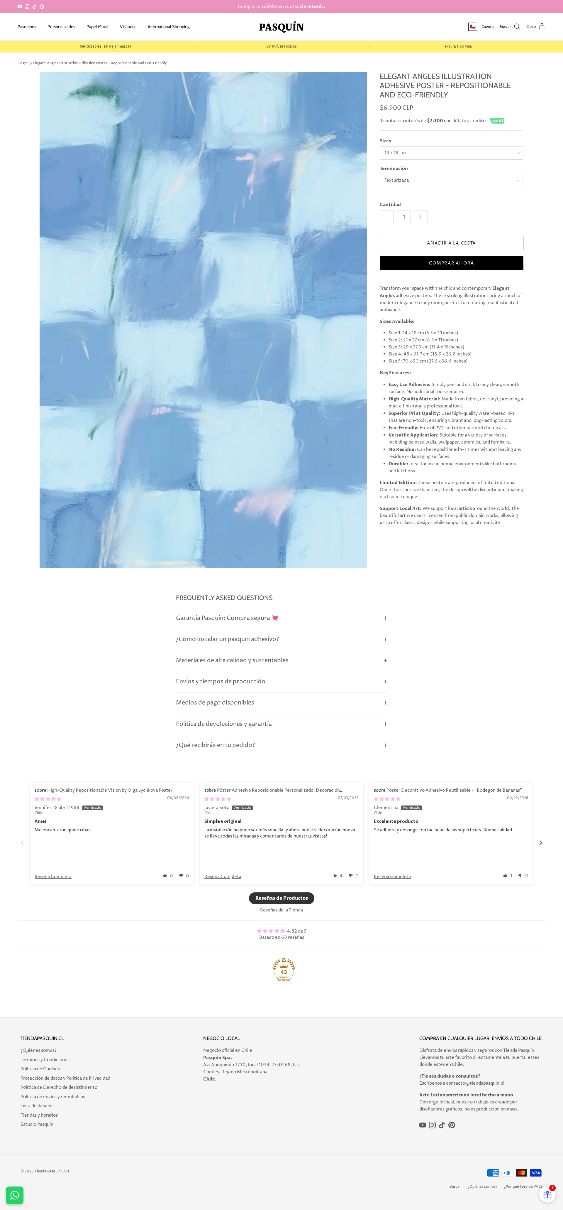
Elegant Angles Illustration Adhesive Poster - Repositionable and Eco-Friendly (100, 63)
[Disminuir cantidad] (387, 217)
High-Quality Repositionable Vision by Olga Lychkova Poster (109, 790)
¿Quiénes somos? (39, 1050)
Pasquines (27, 26)
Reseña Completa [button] (53, 877)
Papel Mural (97, 26)
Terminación (394, 168)
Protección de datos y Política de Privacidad (65, 1078)
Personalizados (61, 26)
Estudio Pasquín (37, 1124)
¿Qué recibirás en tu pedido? (215, 745)
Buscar (455, 1186)
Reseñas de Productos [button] (281, 898)
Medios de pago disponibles (215, 703)
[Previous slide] (22, 842)
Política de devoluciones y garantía (224, 724)
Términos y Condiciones (45, 1060)
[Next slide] (540, 842)
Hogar (23, 63)
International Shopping (168, 26)
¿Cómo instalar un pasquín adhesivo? (227, 639)
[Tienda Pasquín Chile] (281, 27)
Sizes (385, 141)
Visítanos (128, 26)
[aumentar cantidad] (421, 217)
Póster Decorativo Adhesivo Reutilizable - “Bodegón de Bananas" (454, 790)
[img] (48, 799)
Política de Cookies (40, 1069)
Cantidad (390, 205)
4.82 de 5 (296, 931)
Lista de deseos (36, 1106)
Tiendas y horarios (39, 1115)
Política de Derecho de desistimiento (59, 1087)
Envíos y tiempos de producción (220, 682)
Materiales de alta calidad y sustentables (232, 661)
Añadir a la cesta (451, 243)
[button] (165, 875)
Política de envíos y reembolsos (53, 1097)
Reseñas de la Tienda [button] (281, 910)
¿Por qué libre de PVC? (523, 1186)
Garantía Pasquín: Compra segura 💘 (227, 618)
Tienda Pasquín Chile (52, 1171)
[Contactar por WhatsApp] (14, 1195)
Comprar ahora (451, 263)
